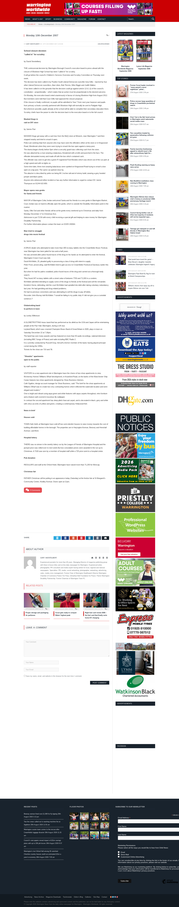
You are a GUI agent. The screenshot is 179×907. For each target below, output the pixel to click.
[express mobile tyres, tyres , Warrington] (135, 641)
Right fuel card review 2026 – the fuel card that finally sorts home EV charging (96, 615)
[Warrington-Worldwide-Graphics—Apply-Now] (109, 14)
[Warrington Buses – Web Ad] (135, 457)
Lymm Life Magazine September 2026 (144, 67)
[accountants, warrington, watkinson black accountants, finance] (135, 696)
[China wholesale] (135, 412)
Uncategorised (49, 24)
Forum (92, 19)
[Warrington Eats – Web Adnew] (135, 361)
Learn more (122, 871)
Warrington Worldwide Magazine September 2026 (125, 68)
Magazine (81, 19)
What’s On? (38, 19)
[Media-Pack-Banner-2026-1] (135, 483)
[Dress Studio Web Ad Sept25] (135, 387)
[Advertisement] (66, 512)
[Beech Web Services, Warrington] (135, 536)
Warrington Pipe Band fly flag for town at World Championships (141, 275)
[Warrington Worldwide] (40, 8)
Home (40, 24)
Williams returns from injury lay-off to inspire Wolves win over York (141, 287)
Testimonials (67, 897)
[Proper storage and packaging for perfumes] (37, 601)
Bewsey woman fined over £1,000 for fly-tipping (40, 814)
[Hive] (135, 611)
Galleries (88, 897)
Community (69, 19)
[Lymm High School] (135, 674)
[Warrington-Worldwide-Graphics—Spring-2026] (135, 585)
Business (58, 19)
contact (102, 19)
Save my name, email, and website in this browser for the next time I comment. (54, 676)
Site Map (96, 897)
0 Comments (35, 490)
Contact (104, 897)
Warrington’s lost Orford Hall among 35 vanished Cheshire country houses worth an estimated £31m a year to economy (42, 854)
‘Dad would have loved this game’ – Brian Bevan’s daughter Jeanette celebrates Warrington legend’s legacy (141, 261)
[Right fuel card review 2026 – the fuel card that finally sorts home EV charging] (96, 601)
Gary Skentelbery (33, 44)
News (27, 19)
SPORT (48, 19)
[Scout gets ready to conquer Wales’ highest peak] (67, 601)
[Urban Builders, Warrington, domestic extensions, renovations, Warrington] (135, 650)
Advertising (28, 897)
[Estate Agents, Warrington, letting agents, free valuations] (135, 557)
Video (119, 250)
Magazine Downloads (53, 897)
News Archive (39, 897)
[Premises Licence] (135, 432)
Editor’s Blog (78, 897)
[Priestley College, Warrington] (135, 511)
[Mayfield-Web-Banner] (135, 336)
